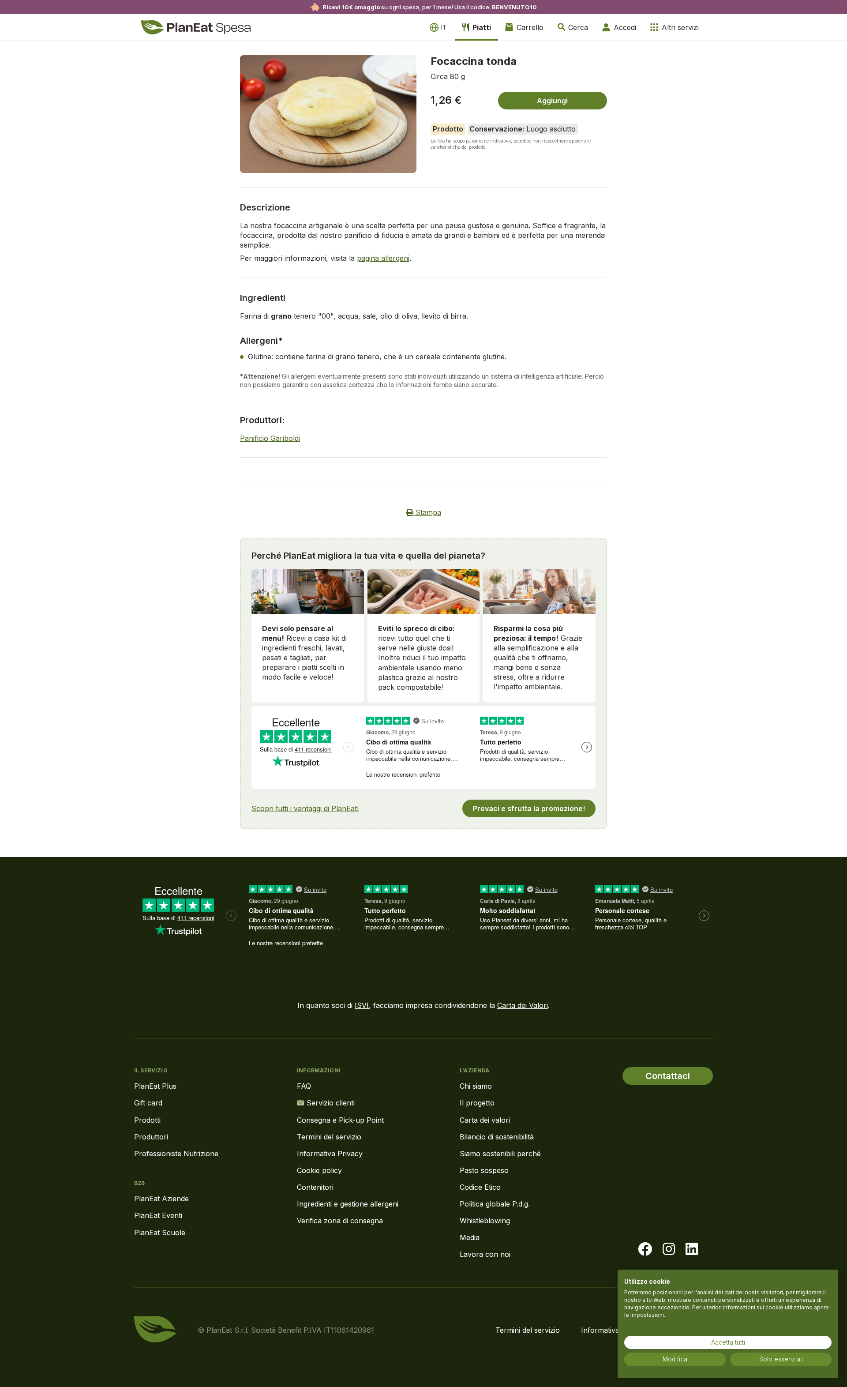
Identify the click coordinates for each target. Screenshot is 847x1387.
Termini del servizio (329, 1136)
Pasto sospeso (484, 1170)
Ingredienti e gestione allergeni (347, 1203)
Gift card (148, 1102)
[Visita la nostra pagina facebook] (645, 1249)
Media (470, 1237)
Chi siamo (476, 1086)
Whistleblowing (485, 1220)
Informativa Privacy (330, 1153)
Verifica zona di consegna (340, 1220)
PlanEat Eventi (158, 1215)
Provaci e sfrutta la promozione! (529, 808)
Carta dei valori (485, 1120)
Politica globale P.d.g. (495, 1203)
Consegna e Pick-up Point (340, 1120)
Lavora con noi (485, 1254)
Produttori (151, 1136)
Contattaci (667, 1076)
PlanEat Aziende (161, 1198)
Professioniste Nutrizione (176, 1153)
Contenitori (315, 1187)
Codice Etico (480, 1187)
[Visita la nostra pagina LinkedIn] (692, 1249)
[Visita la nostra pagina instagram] (669, 1249)
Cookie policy (319, 1170)
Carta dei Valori (522, 1005)
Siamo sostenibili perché (500, 1153)
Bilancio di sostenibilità (497, 1136)
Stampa (427, 512)
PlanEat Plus (155, 1086)
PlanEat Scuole (159, 1232)
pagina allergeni (383, 258)
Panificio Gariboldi (270, 438)
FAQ (304, 1086)
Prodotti (147, 1120)
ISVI (362, 1005)
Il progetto (477, 1102)
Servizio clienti (331, 1102)
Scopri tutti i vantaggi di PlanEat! (305, 808)
